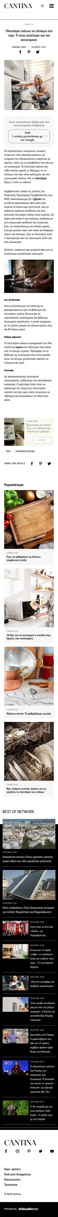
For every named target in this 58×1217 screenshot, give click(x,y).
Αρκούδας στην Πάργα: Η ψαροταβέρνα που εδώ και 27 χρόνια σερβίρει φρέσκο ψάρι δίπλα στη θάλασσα (42, 1043)
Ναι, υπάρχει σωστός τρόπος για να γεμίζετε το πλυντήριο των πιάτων (26, 790)
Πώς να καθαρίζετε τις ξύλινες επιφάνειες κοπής (23, 558)
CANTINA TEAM (19, 47)
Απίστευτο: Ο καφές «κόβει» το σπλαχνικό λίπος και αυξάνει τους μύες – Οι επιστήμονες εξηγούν (42, 959)
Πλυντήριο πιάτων (25, 451)
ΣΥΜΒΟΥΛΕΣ (29, 24)
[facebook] (20, 52)
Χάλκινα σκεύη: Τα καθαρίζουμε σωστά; (28, 713)
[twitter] (37, 52)
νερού (18, 347)
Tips (8, 451)
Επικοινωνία (12, 1179)
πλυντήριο (41, 178)
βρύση (37, 199)
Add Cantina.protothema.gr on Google (27, 136)
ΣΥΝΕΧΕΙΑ (41, 440)
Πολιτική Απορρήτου (17, 1174)
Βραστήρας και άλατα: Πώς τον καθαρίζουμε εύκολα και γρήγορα (38, 428)
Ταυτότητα (10, 1185)
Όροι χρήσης (12, 1169)
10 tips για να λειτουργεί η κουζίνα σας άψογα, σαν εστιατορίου (28, 637)
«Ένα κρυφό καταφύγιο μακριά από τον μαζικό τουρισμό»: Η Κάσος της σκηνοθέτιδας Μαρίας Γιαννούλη (42, 1012)
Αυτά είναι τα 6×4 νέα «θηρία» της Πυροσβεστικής (41, 931)
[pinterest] (29, 52)
